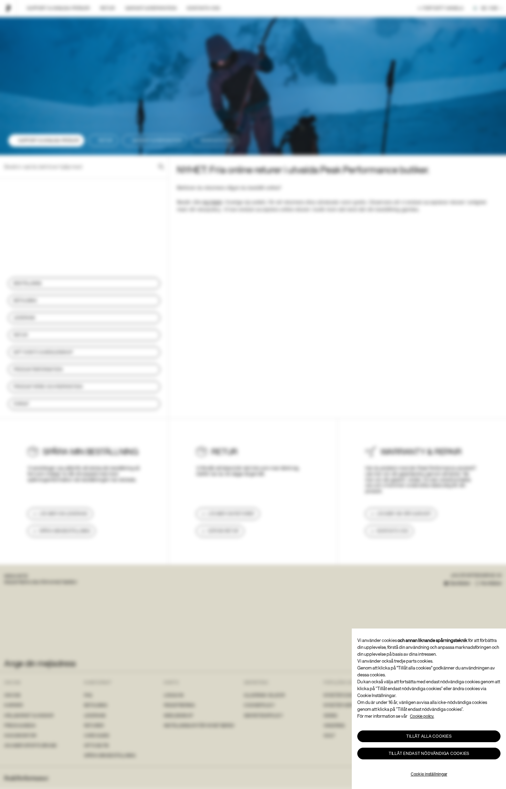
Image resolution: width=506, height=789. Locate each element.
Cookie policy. (422, 716)
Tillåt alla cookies (428, 736)
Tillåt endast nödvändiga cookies (429, 753)
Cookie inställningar (429, 774)
